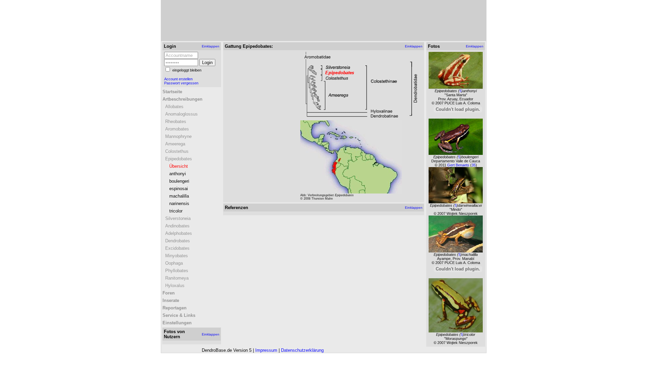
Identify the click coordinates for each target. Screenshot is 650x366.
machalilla (179, 196)
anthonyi (177, 173)
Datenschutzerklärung (302, 350)
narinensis (179, 203)
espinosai (178, 188)
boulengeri (179, 181)
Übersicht (178, 166)
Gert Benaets (458, 165)
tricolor (175, 211)
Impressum (266, 350)
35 (474, 165)
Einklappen (210, 46)
